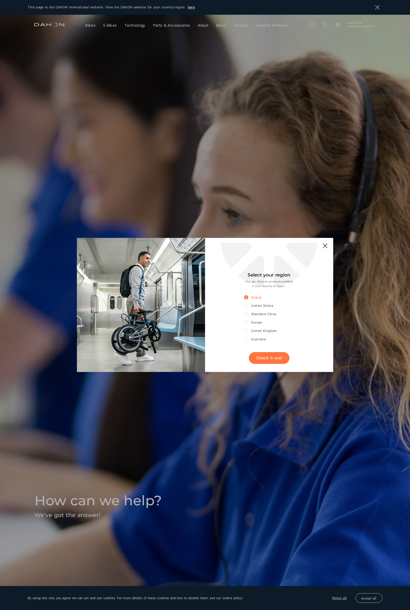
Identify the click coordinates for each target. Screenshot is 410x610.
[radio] (264, 297)
